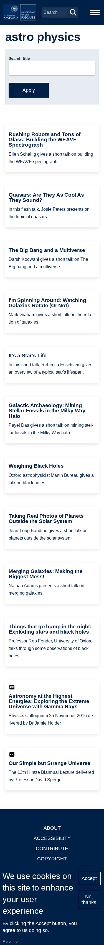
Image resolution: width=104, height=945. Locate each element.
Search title (19, 58)
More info (9, 941)
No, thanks (89, 899)
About (52, 828)
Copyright (52, 858)
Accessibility (52, 838)
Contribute (52, 848)
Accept (89, 878)
